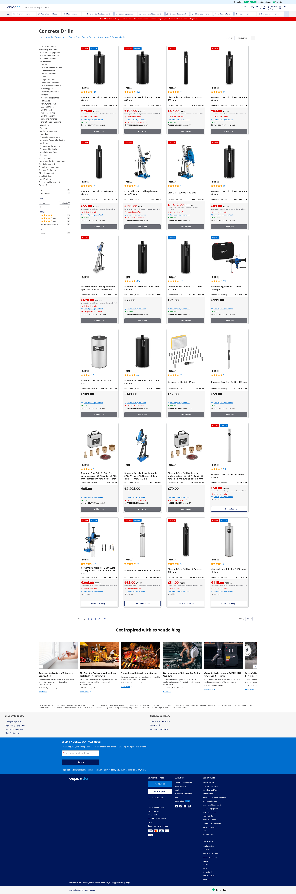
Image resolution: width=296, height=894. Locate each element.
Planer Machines (48, 113)
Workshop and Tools (48, 49)
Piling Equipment (12, 733)
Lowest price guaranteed (93, 119)
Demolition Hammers (50, 82)
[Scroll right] (230, 19)
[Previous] (84, 619)
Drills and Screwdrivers (51, 67)
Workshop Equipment (49, 55)
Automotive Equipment (50, 52)
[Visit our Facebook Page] (180, 806)
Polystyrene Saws (48, 104)
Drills (44, 76)
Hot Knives (45, 101)
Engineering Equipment (15, 725)
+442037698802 (157, 798)
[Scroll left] (66, 19)
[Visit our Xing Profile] (189, 806)
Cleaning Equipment (47, 170)
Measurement (45, 158)
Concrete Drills (48, 70)
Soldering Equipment (49, 131)
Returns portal (160, 791)
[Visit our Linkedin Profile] (185, 806)
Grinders (44, 64)
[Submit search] (245, 7)
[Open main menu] (8, 14)
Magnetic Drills (48, 79)
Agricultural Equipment (49, 167)
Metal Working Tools (48, 152)
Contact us (160, 784)
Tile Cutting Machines (50, 91)
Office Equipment (46, 173)
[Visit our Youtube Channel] (176, 806)
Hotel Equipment (46, 179)
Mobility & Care (45, 176)
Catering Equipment (47, 46)
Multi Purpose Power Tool (52, 85)
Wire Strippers (47, 88)
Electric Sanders (48, 116)
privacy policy (110, 770)
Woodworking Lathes (50, 98)
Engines (43, 155)
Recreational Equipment (49, 182)
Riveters (44, 94)
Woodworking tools (48, 149)
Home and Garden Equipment (52, 161)
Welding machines (48, 58)
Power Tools (45, 61)
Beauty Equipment (47, 164)
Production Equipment (50, 137)
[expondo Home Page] (42, 37)
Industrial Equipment (14, 729)
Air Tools (43, 128)
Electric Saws (46, 110)
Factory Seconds (46, 185)
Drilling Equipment (13, 721)
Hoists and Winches (48, 119)
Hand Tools (44, 134)
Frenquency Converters (50, 146)
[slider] (40, 207)
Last (104, 618)
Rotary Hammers (49, 73)
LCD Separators (47, 107)
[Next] (99, 618)
